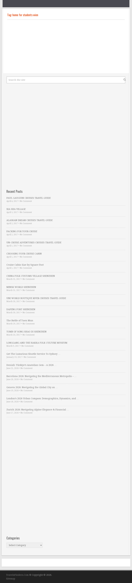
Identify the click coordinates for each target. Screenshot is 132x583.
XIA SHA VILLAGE (16, 209)
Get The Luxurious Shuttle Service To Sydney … (33, 354)
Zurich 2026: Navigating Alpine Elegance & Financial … (37, 409)
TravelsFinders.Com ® (18, 575)
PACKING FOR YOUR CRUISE (21, 231)
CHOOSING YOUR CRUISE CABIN (24, 253)
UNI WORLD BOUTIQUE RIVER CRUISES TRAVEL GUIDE (36, 298)
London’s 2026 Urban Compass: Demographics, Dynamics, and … (42, 398)
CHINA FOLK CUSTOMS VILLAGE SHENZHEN (30, 276)
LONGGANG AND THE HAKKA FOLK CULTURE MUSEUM (36, 342)
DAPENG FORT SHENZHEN (20, 309)
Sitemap (10, 578)
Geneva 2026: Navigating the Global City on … (32, 387)
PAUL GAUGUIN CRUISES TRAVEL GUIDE (28, 198)
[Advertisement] (66, 46)
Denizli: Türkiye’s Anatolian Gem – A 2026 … (31, 365)
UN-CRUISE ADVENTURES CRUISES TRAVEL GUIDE (33, 242)
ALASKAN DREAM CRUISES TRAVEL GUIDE (29, 220)
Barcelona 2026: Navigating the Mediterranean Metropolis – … (41, 376)
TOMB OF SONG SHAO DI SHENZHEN (26, 331)
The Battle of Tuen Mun (19, 320)
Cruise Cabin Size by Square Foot (25, 264)
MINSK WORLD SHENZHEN (21, 287)
